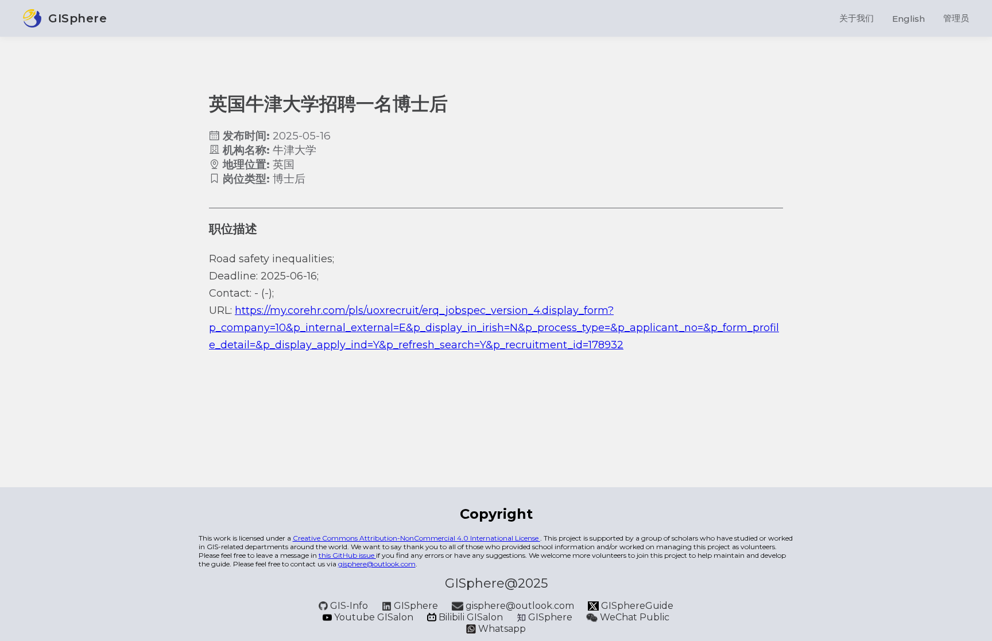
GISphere (416, 605)
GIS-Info (349, 605)
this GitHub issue (347, 555)
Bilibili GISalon (470, 617)
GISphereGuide (636, 605)
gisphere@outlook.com (377, 564)
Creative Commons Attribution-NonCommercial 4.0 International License (416, 538)
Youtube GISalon (374, 617)
